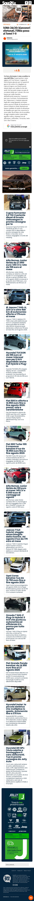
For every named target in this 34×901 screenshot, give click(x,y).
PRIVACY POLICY (27, 870)
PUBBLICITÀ (20, 870)
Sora (30, 897)
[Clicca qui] (17, 140)
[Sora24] (7, 882)
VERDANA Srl (6, 896)
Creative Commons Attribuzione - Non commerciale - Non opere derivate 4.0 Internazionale (21, 881)
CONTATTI (13, 870)
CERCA (24, 168)
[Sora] (9, 4)
